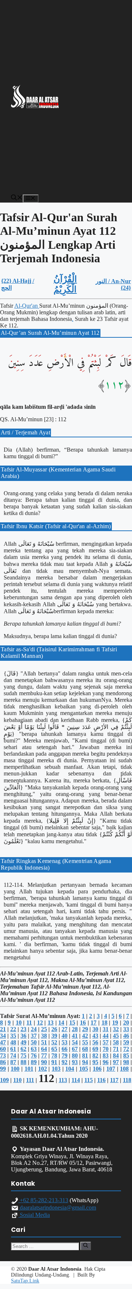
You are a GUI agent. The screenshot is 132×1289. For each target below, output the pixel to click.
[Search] (85, 1246)
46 (126, 1036)
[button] (17, 198)
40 (64, 1036)
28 (75, 1029)
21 (3, 1029)
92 (64, 1062)
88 (23, 1062)
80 (75, 1055)
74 (13, 1055)
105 (83, 1069)
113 (63, 1080)
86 (3, 1062)
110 (17, 1080)
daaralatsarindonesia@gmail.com (57, 1207)
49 (23, 1042)
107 (110, 1069)
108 (124, 1069)
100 (15, 1069)
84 (116, 1055)
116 (101, 1080)
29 (85, 1029)
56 (95, 1042)
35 (13, 1036)
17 (93, 1022)
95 (95, 1062)
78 (54, 1055)
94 (85, 1062)
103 (56, 1069)
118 (127, 1080)
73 (3, 1055)
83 (106, 1055)
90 (44, 1062)
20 (126, 1022)
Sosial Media (34, 1215)
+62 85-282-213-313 (43, 1200)
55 (85, 1042)
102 (42, 1069)
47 (3, 1042)
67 (75, 1049)
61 (13, 1049)
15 (72, 1022)
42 (85, 1036)
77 (44, 1055)
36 (23, 1036)
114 (76, 1080)
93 (75, 1062)
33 (126, 1029)
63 (34, 1049)
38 (44, 1036)
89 (34, 1062)
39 (54, 1036)
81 (85, 1055)
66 (64, 1049)
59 (126, 1042)
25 (44, 1029)
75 (23, 1055)
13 (51, 1022)
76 (34, 1055)
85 (126, 1055)
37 (34, 1036)
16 (83, 1022)
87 (13, 1062)
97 (116, 1062)
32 (116, 1029)
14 (61, 1022)
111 (30, 1080)
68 (85, 1049)
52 (54, 1042)
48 (13, 1042)
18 (104, 1022)
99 (3, 1069)
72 (126, 1049)
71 (116, 1049)
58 (116, 1042)
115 (88, 1080)
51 (44, 1042)
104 (69, 1069)
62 (23, 1049)
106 (97, 1069)
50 (34, 1042)
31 (106, 1029)
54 (75, 1042)
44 (106, 1036)
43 (95, 1036)
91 (54, 1062)
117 (114, 1080)
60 (3, 1049)
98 (126, 1062)
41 (75, 1036)
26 (54, 1029)
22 (13, 1029)
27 (64, 1029)
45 (116, 1036)
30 (95, 1029)
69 (95, 1049)
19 (115, 1022)
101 (29, 1069)
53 (64, 1042)
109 (4, 1080)
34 (3, 1036)
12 (40, 1022)
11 (29, 1022)
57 (106, 1042)
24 (34, 1029)
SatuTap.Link (25, 1281)
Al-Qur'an (26, 306)
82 (95, 1055)
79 (64, 1055)
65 (54, 1049)
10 (19, 1022)
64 (44, 1049)
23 (23, 1029)
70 (106, 1049)
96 (106, 1062)
